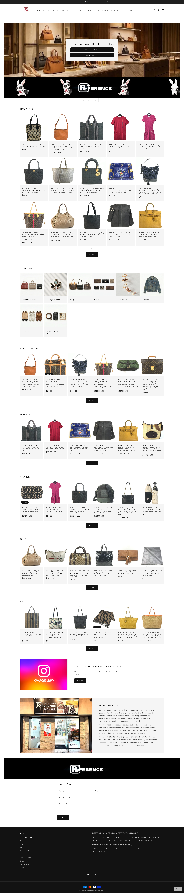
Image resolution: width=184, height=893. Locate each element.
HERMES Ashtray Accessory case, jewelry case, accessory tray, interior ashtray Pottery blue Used (121, 190)
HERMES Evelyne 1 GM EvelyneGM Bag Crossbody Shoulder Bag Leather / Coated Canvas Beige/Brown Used (152, 449)
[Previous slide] (83, 100)
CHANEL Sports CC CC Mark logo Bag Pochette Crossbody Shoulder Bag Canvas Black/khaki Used (103, 510)
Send (63, 817)
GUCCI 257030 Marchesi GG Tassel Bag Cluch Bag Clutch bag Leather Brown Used (127, 571)
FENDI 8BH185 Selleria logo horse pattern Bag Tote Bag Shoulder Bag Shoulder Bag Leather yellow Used (127, 635)
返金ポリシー (24, 861)
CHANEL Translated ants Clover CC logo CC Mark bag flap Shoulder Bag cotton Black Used (31, 510)
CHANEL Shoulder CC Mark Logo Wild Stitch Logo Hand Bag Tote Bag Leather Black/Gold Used (34, 190)
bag (72, 300)
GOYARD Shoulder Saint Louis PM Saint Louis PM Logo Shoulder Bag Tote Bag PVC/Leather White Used (62, 190)
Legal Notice (24, 864)
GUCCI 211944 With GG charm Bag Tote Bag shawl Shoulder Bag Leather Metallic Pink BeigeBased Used (62, 235)
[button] (46, 10)
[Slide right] (96, 248)
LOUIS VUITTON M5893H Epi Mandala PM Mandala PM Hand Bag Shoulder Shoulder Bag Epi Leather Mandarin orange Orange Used (63, 147)
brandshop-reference (88, 890)
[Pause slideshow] (100, 100)
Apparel (145, 300)
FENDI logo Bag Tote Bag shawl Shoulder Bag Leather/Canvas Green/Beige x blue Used (54, 635)
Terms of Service (26, 858)
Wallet (97, 300)
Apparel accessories (54, 331)
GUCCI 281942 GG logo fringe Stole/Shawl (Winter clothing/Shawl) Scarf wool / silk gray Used (152, 572)
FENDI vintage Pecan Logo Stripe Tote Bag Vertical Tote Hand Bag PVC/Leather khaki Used (31, 635)
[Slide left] (88, 248)
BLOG (22, 854)
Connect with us (25, 851)
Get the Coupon (92, 55)
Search (22, 841)
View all (92, 255)
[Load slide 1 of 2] (88, 100)
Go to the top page (26, 837)
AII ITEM (22, 847)
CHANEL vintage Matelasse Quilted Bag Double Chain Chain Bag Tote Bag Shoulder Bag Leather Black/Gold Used (128, 511)
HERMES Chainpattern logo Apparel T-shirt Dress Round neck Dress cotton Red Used (120, 146)
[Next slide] (96, 100)
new (21, 844)
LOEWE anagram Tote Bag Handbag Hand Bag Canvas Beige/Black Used (34, 145)
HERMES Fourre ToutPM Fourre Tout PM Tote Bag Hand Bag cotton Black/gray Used (91, 146)
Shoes (24, 331)
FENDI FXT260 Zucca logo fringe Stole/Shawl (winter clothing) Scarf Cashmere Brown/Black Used (103, 635)
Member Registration (92, 50)
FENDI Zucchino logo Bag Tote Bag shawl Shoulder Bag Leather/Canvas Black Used (80, 634)
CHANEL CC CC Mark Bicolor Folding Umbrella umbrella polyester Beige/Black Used (151, 509)
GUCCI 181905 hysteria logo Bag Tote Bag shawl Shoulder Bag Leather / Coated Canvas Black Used (104, 572)
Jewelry (121, 300)
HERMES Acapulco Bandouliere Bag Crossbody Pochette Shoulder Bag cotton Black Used (120, 234)
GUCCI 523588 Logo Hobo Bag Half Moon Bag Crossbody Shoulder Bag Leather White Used (54, 572)
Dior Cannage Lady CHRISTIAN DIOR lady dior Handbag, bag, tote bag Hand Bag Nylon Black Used (92, 190)
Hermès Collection (30, 300)
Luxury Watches (53, 300)
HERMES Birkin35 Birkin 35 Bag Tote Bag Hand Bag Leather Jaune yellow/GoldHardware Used (149, 234)
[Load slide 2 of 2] (91, 100)
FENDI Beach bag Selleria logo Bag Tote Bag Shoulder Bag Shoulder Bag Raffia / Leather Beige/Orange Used (151, 635)
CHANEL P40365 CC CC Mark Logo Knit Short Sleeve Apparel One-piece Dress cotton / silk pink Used (150, 146)
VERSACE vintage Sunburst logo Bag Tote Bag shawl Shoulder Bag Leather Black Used (92, 234)
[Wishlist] (26, 16)
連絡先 (22, 868)
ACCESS (80, 681)
